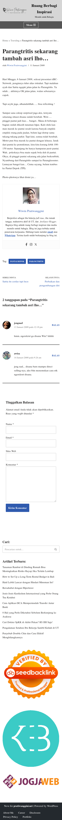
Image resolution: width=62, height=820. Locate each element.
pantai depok (17, 261)
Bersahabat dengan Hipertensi (17, 587)
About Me (8, 812)
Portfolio (27, 816)
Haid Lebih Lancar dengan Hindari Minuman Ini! (27, 582)
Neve (6, 805)
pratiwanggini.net (23, 806)
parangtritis (36, 261)
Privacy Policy (10, 816)
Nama (10, 424)
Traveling (15, 40)
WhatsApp (10, 235)
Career (21, 812)
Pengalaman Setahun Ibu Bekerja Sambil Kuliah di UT (30, 627)
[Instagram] (31, 244)
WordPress (52, 805)
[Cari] (56, 549)
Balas (56, 325)
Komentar (12, 464)
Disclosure (35, 812)
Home (5, 40)
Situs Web (11, 451)
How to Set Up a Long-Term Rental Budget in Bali (28, 576)
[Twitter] (35, 244)
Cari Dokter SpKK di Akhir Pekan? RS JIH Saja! (27, 622)
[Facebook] (26, 244)
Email (10, 437)
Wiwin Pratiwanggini (17, 65)
